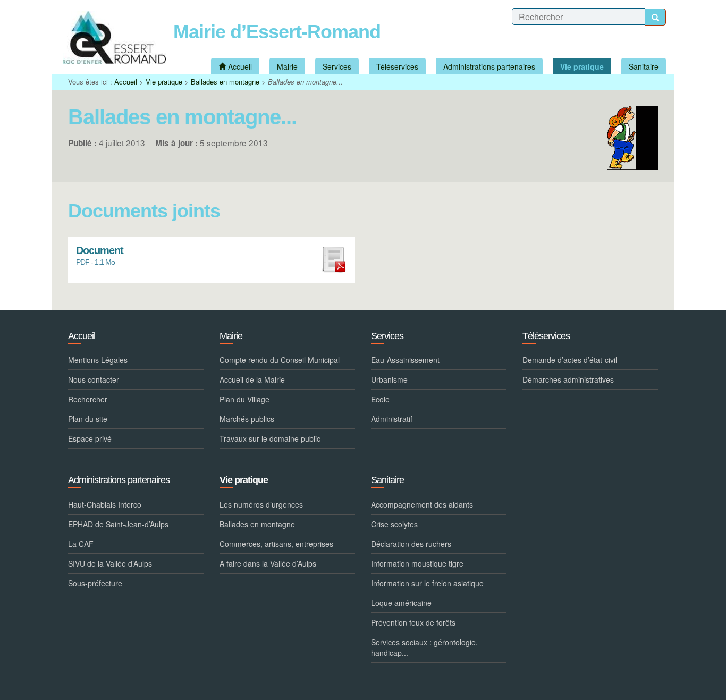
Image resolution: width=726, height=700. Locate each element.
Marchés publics (247, 419)
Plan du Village (244, 399)
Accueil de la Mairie (252, 379)
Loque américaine (401, 602)
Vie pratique (164, 82)
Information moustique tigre (417, 563)
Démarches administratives (568, 379)
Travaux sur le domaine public (270, 438)
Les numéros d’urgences (261, 504)
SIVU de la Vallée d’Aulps (110, 563)
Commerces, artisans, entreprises (276, 543)
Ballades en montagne (225, 82)
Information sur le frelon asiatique (427, 583)
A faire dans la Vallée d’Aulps (268, 563)
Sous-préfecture (95, 583)
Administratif (391, 419)
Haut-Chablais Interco (104, 504)
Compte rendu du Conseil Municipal (280, 360)
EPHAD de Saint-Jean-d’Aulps (118, 524)
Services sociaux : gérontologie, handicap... (424, 647)
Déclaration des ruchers (411, 543)
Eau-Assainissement (405, 360)
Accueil (125, 82)
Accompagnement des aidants (422, 504)
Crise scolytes (394, 524)
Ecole (380, 399)
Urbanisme (389, 379)
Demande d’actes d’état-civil (569, 360)
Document (99, 250)
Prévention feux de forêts (413, 622)
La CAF (81, 543)
